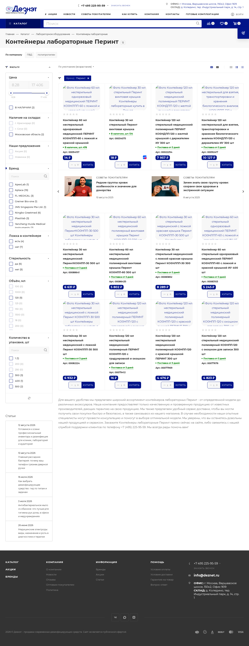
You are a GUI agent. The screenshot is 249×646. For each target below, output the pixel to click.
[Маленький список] (211, 67)
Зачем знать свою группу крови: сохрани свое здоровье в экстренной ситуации (206, 186)
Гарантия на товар (162, 579)
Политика (52, 589)
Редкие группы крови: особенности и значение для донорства (116, 186)
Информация (106, 562)
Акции (10, 569)
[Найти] (198, 23)
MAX (125, 617)
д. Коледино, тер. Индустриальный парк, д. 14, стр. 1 (212, 7)
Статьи (10, 416)
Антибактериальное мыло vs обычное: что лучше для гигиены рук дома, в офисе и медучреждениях (33, 511)
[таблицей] (242, 67)
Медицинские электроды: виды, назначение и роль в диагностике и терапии (33, 533)
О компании (53, 569)
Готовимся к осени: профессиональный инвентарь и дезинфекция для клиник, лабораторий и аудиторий (33, 436)
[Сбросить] (29, 398)
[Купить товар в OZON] (144, 157)
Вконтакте (115, 617)
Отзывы (51, 579)
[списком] (236, 67)
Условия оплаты (160, 569)
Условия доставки (162, 574)
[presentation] (58, 191)
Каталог (12, 562)
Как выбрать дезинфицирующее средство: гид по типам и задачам (32, 487)
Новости (51, 574)
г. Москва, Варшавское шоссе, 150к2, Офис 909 (208, 3)
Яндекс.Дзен (134, 617)
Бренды (11, 576)
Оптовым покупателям (60, 584)
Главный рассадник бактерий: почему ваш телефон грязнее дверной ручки (33, 462)
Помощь (157, 562)
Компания (54, 562)
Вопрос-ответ (159, 584)
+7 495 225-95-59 (93, 5)
